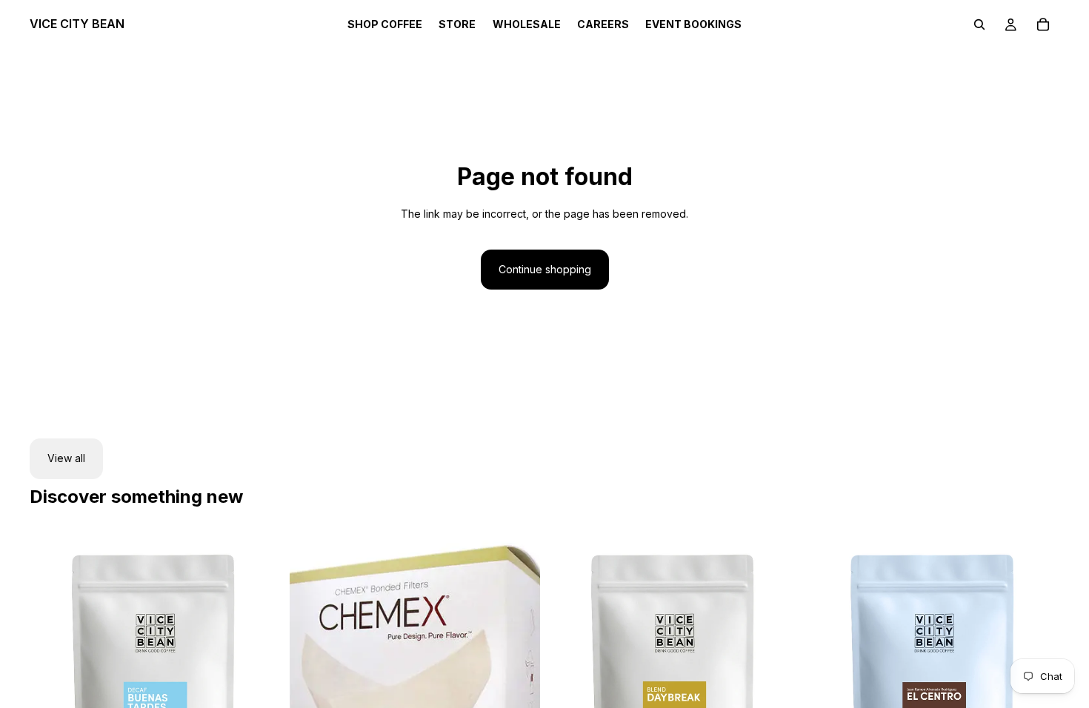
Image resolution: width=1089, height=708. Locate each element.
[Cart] (1043, 24)
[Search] (979, 24)
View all (66, 458)
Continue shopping (545, 269)
